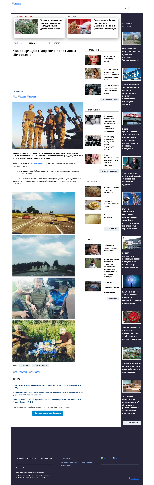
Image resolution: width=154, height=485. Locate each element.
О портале (65, 458)
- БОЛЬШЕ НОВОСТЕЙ (132, 423)
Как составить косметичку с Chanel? (109, 58)
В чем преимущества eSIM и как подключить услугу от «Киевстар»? (111, 160)
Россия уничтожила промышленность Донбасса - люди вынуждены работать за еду (46, 386)
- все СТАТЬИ (113, 298)
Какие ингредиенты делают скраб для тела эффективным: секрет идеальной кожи (111, 75)
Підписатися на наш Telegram (48, 413)
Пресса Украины (35, 163)
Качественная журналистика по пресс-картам (110, 247)
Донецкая (24, 365)
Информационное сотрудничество (76, 462)
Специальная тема (23, 16)
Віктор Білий (17, 91)
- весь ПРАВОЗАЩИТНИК (109, 171)
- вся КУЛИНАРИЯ (111, 229)
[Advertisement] (47, 72)
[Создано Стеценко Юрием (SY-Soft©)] (134, 478)
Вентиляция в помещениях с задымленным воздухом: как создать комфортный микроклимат (109, 123)
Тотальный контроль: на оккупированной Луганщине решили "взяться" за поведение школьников (131, 405)
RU (126, 8)
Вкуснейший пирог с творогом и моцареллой (111, 190)
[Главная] (16, 3)
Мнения (72, 16)
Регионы (33, 43)
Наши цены (66, 465)
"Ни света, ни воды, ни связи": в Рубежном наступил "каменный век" (131, 54)
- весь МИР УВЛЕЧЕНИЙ (109, 99)
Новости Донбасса (40, 365)
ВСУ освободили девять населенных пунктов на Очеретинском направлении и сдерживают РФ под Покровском (47, 393)
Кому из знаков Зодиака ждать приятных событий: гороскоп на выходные (131, 297)
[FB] (15, 96)
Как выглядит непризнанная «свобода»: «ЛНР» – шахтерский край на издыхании (111, 287)
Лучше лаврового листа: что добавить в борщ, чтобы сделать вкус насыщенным (131, 333)
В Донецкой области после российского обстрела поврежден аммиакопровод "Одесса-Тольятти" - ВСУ (46, 400)
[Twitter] (22, 96)
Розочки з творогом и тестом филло (111, 203)
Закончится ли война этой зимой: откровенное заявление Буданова (131, 179)
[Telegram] (31, 96)
